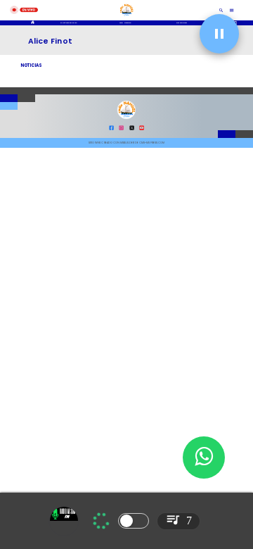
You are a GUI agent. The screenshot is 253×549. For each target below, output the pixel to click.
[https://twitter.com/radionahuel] (131, 129)
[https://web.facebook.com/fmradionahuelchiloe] (111, 129)
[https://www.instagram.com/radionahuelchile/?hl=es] (121, 129)
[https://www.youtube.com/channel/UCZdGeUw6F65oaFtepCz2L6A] (141, 129)
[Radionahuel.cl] (222, 10)
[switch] (133, 521)
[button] (219, 33)
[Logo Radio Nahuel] (126, 16)
